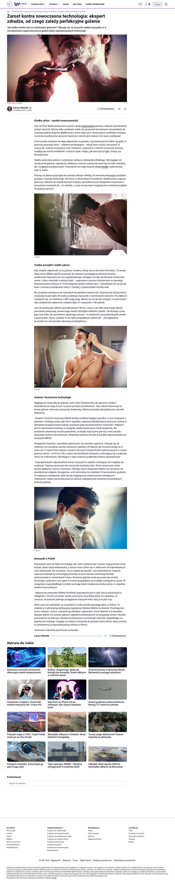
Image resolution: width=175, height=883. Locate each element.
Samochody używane (136, 836)
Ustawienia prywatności (124, 860)
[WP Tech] (22, 4)
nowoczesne (87, 126)
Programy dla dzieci (54, 845)
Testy (130, 831)
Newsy (90, 831)
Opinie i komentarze (95, 4)
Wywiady (132, 839)
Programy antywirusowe (55, 842)
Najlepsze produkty (94, 839)
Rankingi (91, 836)
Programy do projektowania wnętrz (59, 836)
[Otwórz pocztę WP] (140, 4)
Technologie (37, 4)
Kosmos (53, 4)
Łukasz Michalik (20, 108)
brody (105, 166)
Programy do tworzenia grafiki (57, 847)
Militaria (77, 4)
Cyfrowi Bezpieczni (13, 845)
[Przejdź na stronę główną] (9, 6)
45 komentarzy (107, 109)
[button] (147, 4)
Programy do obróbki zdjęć (56, 831)
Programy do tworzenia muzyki (58, 833)
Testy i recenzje (93, 833)
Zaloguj (157, 4)
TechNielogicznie (12, 847)
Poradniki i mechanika (136, 833)
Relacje (131, 842)
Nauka (66, 4)
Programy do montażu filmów (57, 839)
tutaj (54, 878)
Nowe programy (52, 850)
